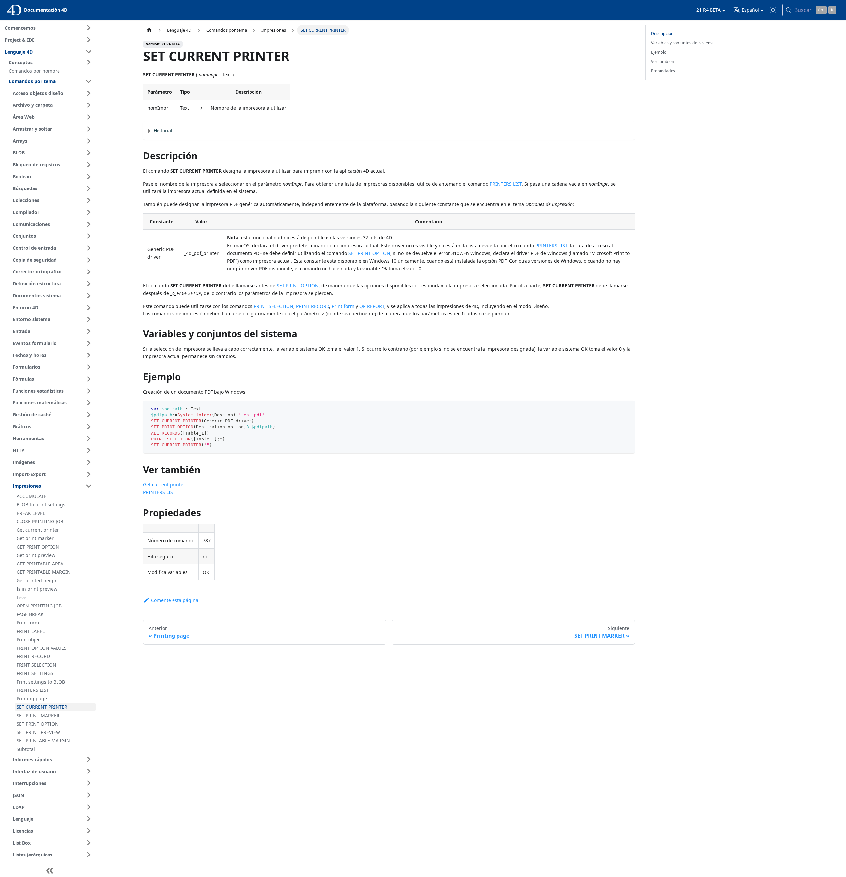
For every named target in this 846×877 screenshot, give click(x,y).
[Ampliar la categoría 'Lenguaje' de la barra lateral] (88, 819)
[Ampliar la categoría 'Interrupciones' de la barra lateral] (88, 783)
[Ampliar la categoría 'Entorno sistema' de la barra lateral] (88, 319)
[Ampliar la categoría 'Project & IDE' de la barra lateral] (88, 39)
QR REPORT (371, 306)
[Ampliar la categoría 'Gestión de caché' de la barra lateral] (88, 414)
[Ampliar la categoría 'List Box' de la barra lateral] (88, 842)
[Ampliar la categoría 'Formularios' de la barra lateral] (88, 367)
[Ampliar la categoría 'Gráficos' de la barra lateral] (88, 426)
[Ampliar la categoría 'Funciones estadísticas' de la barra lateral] (88, 391)
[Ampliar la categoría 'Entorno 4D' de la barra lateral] (88, 307)
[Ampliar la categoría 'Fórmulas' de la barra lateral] (88, 379)
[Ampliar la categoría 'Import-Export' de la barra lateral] (88, 474)
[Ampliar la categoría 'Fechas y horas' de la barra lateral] (88, 355)
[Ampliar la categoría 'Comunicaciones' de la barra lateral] (88, 224)
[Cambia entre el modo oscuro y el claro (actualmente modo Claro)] (773, 10)
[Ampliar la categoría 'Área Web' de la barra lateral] (88, 117)
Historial (163, 130)
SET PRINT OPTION (369, 253)
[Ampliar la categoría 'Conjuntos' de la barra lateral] (88, 236)
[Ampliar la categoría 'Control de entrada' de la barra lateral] (88, 248)
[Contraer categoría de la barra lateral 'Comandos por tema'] (88, 81)
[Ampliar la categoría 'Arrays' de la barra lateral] (88, 141)
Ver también (662, 61)
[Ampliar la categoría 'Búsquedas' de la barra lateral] (88, 188)
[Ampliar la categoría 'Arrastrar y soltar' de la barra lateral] (88, 129)
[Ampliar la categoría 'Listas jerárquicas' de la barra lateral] (88, 854)
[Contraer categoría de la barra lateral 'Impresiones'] (88, 486)
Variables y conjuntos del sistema (682, 43)
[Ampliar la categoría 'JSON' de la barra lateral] (88, 795)
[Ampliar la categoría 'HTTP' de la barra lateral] (88, 450)
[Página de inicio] (149, 30)
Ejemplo (658, 52)
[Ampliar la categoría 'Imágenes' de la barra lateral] (88, 462)
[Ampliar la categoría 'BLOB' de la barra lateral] (88, 152)
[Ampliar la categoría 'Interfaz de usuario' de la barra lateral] (88, 771)
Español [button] (750, 10)
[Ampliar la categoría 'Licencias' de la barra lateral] (88, 830)
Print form (343, 306)
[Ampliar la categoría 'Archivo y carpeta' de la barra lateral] (88, 105)
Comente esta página (174, 600)
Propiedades (663, 71)
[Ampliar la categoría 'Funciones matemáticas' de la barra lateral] (88, 402)
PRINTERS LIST (506, 184)
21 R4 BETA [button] (708, 10)
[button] (51, 62)
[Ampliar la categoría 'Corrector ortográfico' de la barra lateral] (88, 272)
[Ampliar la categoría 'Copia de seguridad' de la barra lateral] (88, 260)
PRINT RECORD (312, 306)
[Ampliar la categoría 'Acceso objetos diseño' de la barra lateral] (88, 93)
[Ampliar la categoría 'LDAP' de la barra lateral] (88, 807)
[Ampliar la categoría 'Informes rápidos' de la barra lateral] (88, 759)
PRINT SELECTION (273, 306)
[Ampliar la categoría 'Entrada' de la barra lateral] (88, 331)
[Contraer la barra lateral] (49, 870)
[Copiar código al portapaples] (626, 408)
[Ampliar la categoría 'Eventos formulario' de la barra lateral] (88, 343)
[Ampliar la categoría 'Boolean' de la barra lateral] (88, 176)
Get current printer (164, 484)
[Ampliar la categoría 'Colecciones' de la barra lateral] (88, 200)
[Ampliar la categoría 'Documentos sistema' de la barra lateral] (88, 295)
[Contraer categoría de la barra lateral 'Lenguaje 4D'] (88, 51)
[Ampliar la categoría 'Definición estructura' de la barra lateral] (88, 283)
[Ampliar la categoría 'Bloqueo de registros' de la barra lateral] (88, 164)
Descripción (662, 33)
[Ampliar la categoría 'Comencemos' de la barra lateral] (88, 27)
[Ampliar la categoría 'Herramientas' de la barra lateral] (88, 438)
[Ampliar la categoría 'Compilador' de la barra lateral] (88, 212)
